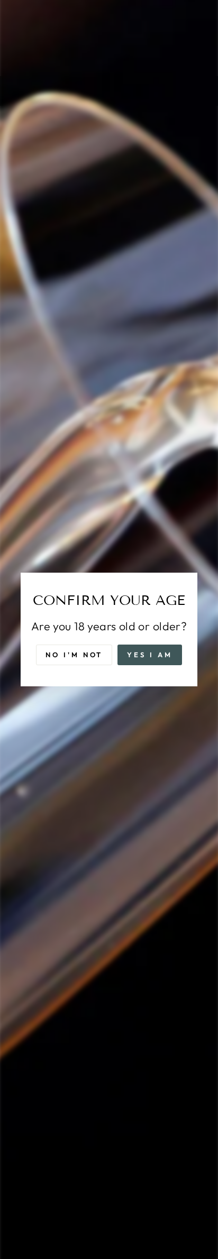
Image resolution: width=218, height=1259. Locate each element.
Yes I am (149, 654)
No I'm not (74, 654)
